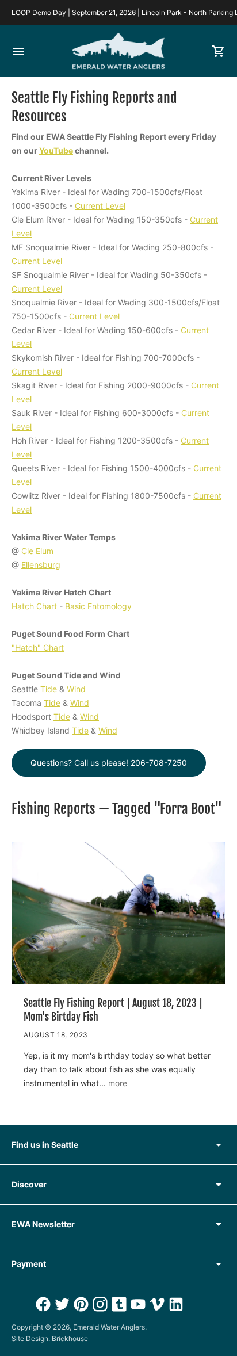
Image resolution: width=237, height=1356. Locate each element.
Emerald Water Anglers (109, 1327)
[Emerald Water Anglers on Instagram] (98, 1304)
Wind (76, 689)
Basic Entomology (98, 606)
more (117, 1083)
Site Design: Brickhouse (50, 1338)
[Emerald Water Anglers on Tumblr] (117, 1304)
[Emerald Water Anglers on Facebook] (42, 1304)
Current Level (100, 206)
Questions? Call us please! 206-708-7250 (108, 762)
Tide (48, 689)
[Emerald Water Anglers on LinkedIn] (174, 1304)
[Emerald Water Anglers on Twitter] (60, 1304)
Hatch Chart (34, 606)
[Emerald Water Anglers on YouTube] (136, 1304)
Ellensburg (40, 565)
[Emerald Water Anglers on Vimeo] (155, 1304)
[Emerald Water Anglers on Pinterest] (79, 1304)
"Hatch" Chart (38, 647)
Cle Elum (37, 551)
